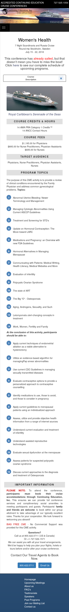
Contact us (29, 606)
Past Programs (32, 599)
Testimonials (30, 593)
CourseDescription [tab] (31, 78)
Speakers (29, 596)
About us (29, 586)
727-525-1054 (61, 2)
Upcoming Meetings (34, 582)
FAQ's (27, 589)
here (16, 65)
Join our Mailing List (34, 603)
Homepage (30, 579)
